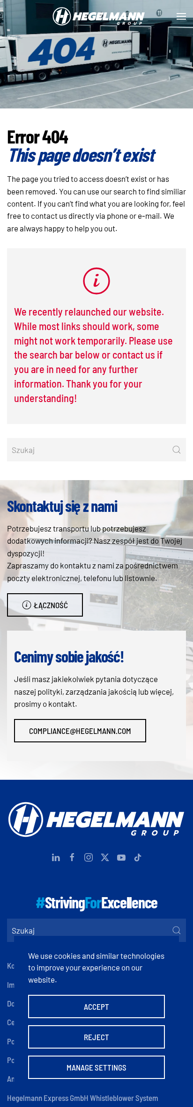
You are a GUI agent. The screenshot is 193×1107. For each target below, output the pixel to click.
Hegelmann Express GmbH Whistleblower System (82, 1097)
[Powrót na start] (96, 16)
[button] (181, 16)
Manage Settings (96, 1067)
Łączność (51, 605)
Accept (96, 1006)
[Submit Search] (176, 449)
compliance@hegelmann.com (80, 730)
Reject (96, 1037)
